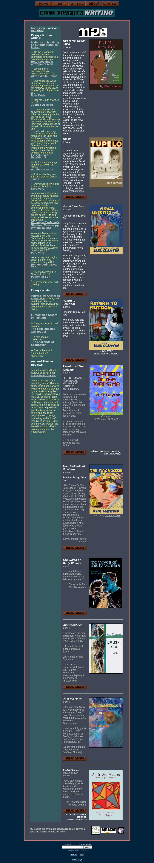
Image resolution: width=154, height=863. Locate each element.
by (82, 850)
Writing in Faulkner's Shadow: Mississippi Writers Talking (45, 225)
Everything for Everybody (41, 156)
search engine (73, 850)
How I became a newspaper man (42, 63)
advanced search (85, 844)
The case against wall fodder (43, 330)
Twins (35, 179)
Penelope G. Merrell (107, 419)
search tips (68, 844)
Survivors (37, 188)
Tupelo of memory (43, 131)
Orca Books (66, 829)
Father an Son (40, 276)
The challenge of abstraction (42, 343)
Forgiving (37, 252)
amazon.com (57, 831)
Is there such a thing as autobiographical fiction (45, 45)
